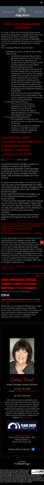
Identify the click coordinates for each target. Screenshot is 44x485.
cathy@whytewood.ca (25, 391)
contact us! (27, 417)
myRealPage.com (22, 464)
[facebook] (33, 449)
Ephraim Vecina (11, 160)
